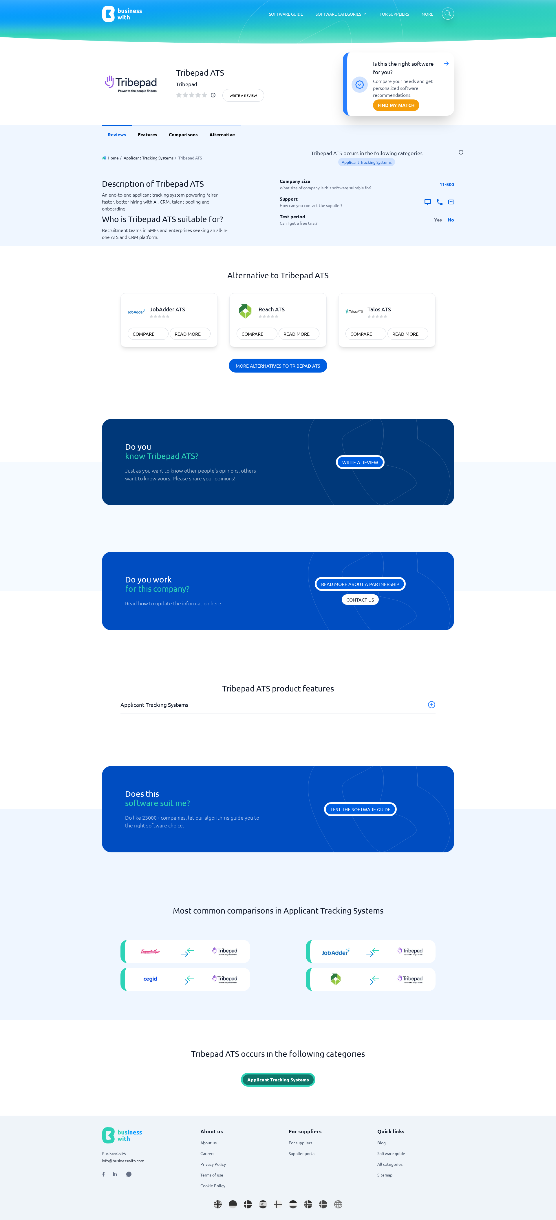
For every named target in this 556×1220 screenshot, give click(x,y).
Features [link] (147, 134)
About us (208, 1142)
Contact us (360, 599)
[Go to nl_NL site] (293, 1204)
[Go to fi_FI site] (278, 1204)
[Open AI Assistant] (128, 1174)
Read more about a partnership (360, 584)
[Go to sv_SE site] (323, 1204)
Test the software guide (360, 809)
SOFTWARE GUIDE (286, 14)
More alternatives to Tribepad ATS (278, 365)
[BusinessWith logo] (122, 14)
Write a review (243, 95)
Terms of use (211, 1174)
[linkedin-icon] (114, 1174)
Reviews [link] (117, 134)
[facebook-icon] (103, 1174)
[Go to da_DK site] (248, 1204)
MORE (427, 14)
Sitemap (384, 1174)
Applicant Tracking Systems (148, 157)
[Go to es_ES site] (263, 1204)
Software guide (391, 1153)
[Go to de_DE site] (233, 1204)
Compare (143, 334)
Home (113, 157)
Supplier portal (302, 1153)
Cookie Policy (212, 1185)
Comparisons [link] (183, 134)
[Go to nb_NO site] (308, 1204)
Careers (207, 1153)
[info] (213, 95)
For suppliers (300, 1142)
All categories (390, 1164)
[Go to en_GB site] (218, 1204)
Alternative (222, 134)
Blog (381, 1142)
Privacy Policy (213, 1164)
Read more (188, 334)
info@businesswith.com (123, 1160)
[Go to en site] (338, 1204)
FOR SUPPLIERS (394, 14)
